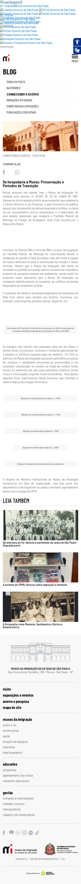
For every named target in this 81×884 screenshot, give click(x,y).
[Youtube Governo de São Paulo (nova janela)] (19, 13)
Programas (9, 770)
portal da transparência (44, 858)
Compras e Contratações (18, 798)
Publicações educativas (21, 112)
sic (63, 858)
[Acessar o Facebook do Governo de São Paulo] (26, 42)
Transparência (11, 809)
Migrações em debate (19, 100)
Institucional (10, 730)
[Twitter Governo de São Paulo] (18, 31)
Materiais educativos (16, 781)
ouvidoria (21, 858)
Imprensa (9, 747)
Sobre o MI (9, 725)
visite (7, 689)
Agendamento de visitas (18, 775)
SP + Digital (6, 6)
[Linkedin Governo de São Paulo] (19, 23)
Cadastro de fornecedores (19, 815)
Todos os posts (16, 82)
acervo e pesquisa (16, 701)
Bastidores (14, 88)
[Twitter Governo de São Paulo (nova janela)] (57, 13)
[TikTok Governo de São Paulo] (18, 27)
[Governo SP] (11, 2)
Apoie (6, 736)
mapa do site (12, 707)
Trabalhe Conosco (13, 804)
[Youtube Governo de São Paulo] (19, 34)
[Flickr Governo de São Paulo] (17, 19)
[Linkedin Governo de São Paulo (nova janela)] (19, 10)
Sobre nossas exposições (23, 106)
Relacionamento (12, 752)
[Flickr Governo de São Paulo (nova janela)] (31, 6)
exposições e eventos (18, 695)
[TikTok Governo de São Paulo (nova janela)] (57, 10)
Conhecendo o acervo (23, 94)
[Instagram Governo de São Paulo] (20, 38)
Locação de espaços (15, 741)
